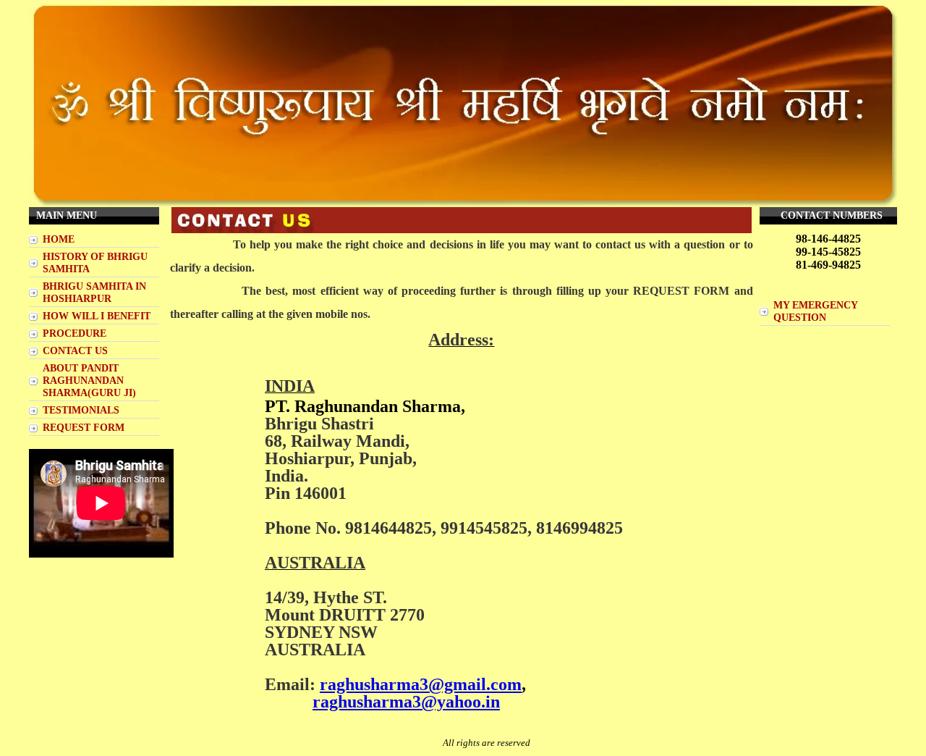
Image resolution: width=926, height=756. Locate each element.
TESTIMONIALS (81, 410)
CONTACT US (75, 350)
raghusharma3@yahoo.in (406, 701)
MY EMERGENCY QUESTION (815, 311)
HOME (59, 239)
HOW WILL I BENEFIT (96, 316)
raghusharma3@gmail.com (421, 684)
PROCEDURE (74, 333)
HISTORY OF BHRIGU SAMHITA (95, 262)
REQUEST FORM (83, 427)
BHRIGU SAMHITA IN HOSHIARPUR (94, 292)
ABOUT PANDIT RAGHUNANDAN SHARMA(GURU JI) (89, 380)
